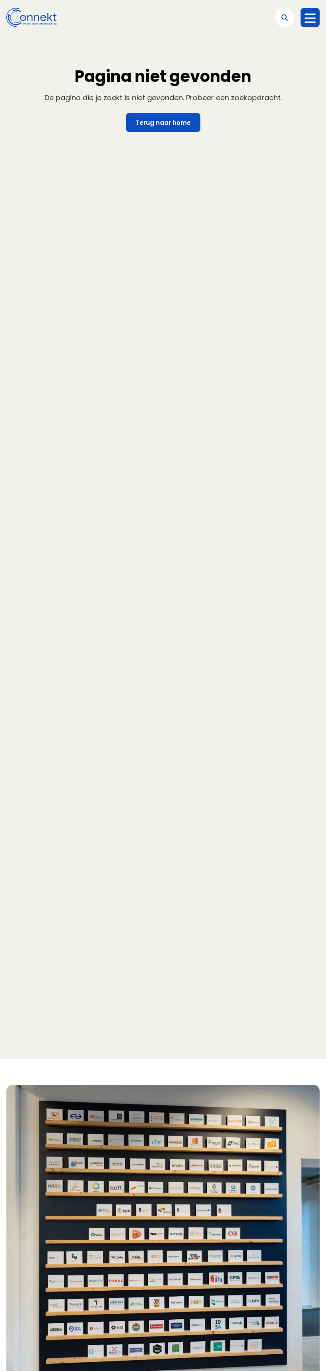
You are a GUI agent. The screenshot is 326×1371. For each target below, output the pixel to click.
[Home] (31, 17)
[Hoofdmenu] (310, 17)
